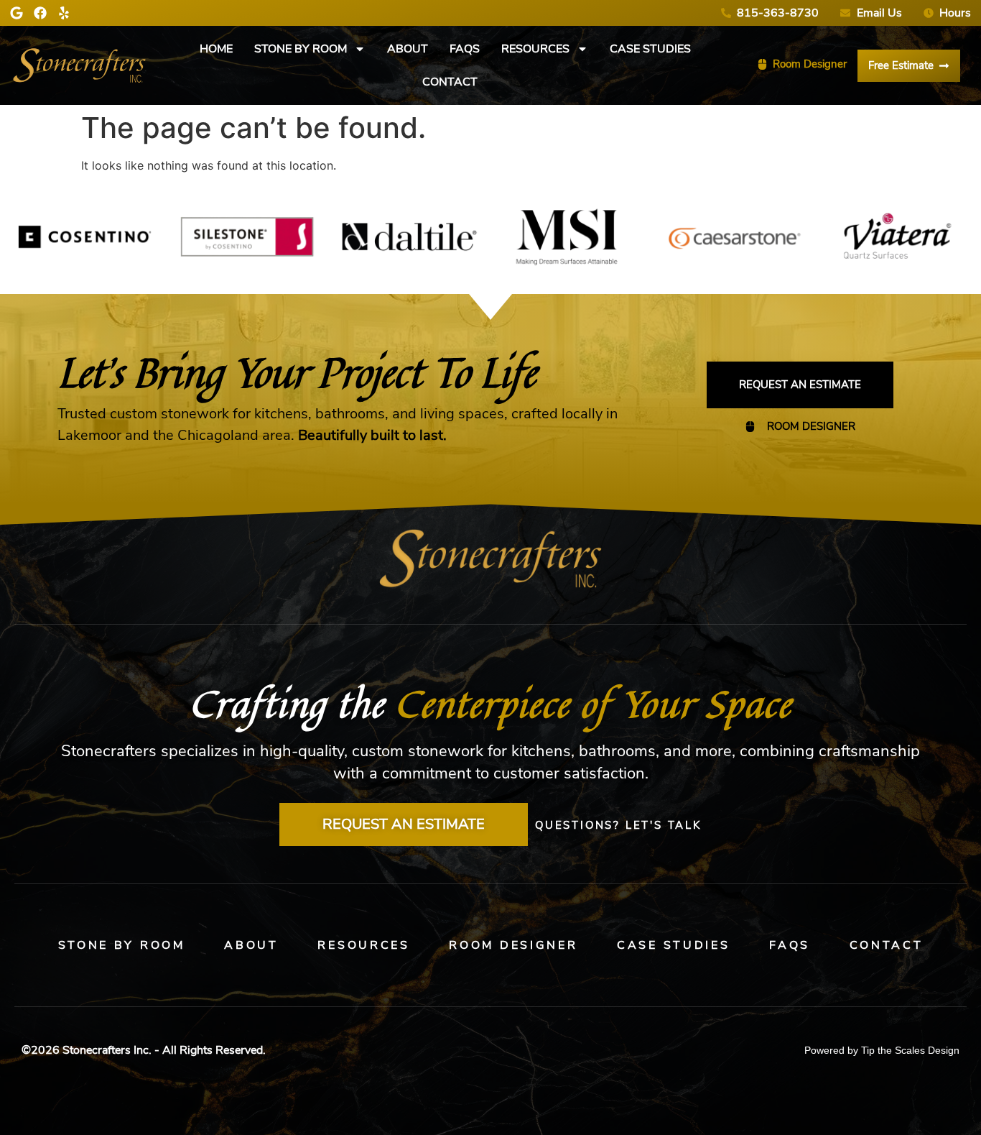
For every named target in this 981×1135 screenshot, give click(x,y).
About (407, 49)
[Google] (16, 12)
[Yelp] (63, 12)
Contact (450, 82)
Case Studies (650, 49)
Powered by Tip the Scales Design (881, 1050)
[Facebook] (40, 12)
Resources (535, 49)
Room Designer (513, 945)
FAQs (465, 49)
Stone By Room (300, 49)
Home (216, 49)
